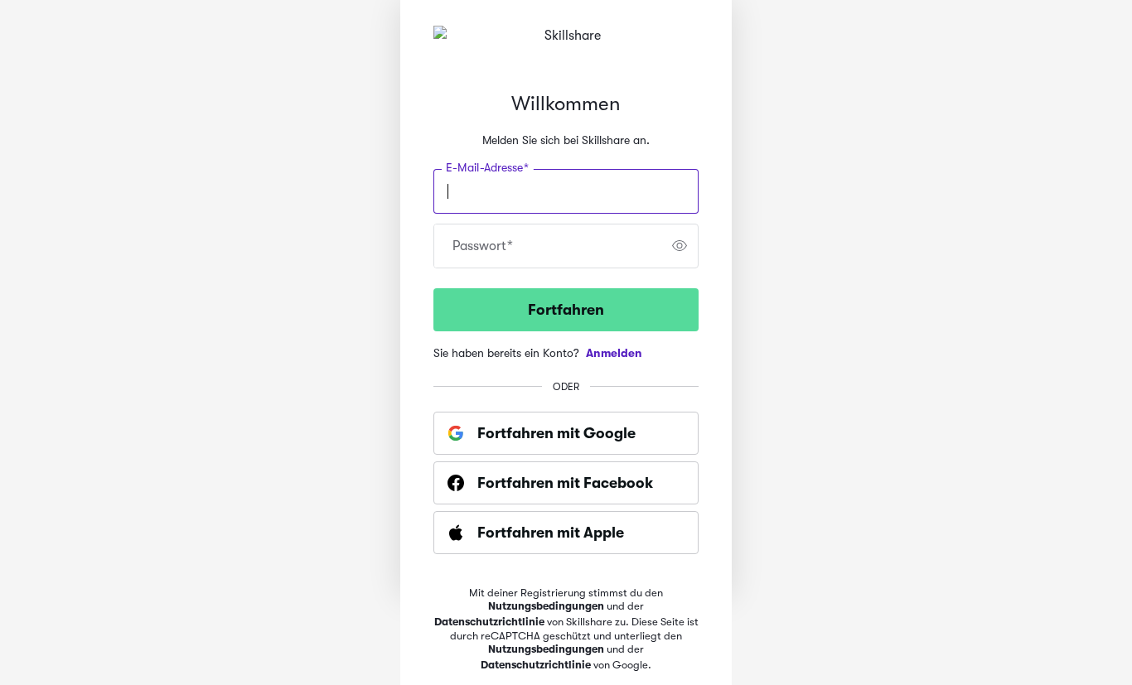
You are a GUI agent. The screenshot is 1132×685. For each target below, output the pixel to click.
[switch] (679, 246)
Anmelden (614, 352)
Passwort (482, 246)
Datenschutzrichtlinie (489, 621)
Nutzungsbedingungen (546, 606)
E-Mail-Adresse (487, 167)
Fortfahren (566, 309)
